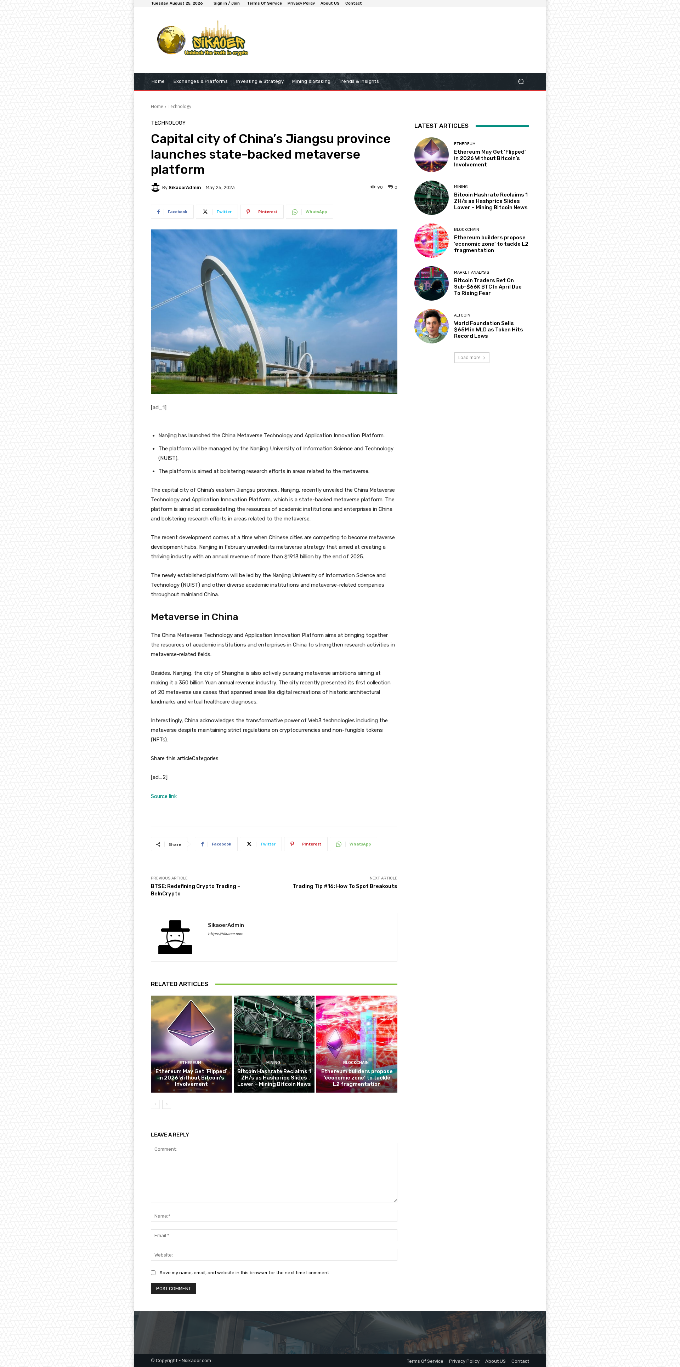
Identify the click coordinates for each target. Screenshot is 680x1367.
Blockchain (356, 1063)
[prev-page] (155, 1104)
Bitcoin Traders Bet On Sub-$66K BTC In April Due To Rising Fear (488, 286)
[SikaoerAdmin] (156, 187)
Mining (273, 1063)
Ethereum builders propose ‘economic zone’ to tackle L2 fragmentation (357, 1077)
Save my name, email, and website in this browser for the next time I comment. (245, 1272)
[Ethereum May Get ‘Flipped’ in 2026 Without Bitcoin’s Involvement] (191, 1044)
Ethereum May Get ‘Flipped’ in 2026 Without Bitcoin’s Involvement (191, 1077)
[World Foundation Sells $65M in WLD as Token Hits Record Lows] (431, 326)
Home (157, 106)
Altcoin (462, 315)
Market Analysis (471, 272)
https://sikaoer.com (225, 934)
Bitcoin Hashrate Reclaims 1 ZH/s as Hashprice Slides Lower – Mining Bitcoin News (274, 1077)
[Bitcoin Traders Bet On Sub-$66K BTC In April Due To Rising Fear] (431, 283)
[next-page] (166, 1104)
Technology (179, 106)
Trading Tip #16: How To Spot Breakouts (345, 886)
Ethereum (190, 1063)
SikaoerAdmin (185, 187)
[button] (520, 81)
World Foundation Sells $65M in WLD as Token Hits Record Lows (488, 329)
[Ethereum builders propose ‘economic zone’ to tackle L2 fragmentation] (356, 1044)
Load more (469, 357)
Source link (164, 796)
